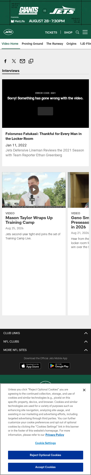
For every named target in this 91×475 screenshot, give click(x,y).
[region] (45, 429)
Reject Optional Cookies (45, 455)
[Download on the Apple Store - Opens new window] (30, 366)
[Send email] (22, 63)
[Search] (77, 32)
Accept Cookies (45, 467)
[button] (45, 111)
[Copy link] (31, 62)
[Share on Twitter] (14, 63)
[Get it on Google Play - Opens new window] (59, 368)
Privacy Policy (55, 434)
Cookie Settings (45, 443)
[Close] (84, 390)
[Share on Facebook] (5, 63)
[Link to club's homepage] (8, 30)
